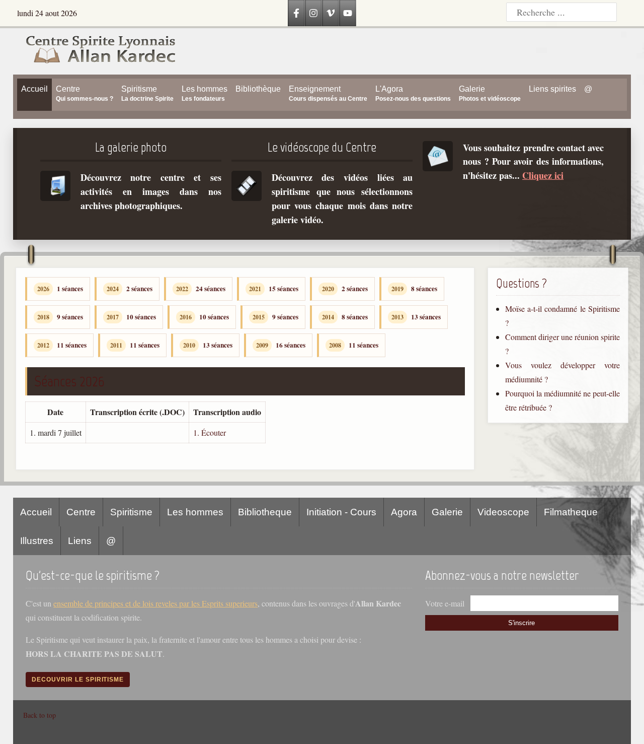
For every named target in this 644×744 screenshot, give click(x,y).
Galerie (447, 512)
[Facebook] (296, 13)
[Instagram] (313, 13)
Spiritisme (131, 512)
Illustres (36, 540)
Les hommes (195, 512)
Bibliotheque (265, 512)
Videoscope (503, 512)
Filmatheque (571, 512)
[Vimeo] (330, 13)
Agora (404, 512)
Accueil (36, 512)
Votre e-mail (444, 603)
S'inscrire (521, 623)
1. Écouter (209, 432)
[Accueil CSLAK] (95, 51)
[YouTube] (347, 13)
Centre (81, 512)
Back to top (39, 715)
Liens (80, 540)
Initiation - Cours (341, 512)
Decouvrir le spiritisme (78, 679)
